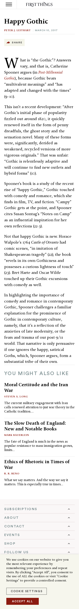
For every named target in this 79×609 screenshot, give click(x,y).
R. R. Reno (11, 473)
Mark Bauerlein (16, 435)
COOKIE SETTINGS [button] (26, 591)
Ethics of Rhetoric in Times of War (37, 464)
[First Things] (39, 4)
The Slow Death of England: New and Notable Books (35, 426)
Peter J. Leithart (17, 30)
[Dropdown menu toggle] (39, 509)
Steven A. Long (16, 396)
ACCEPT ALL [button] (22, 601)
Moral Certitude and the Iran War (36, 387)
